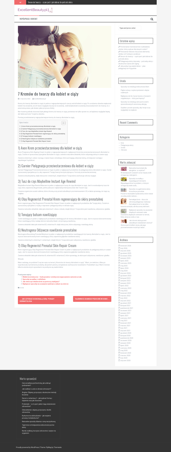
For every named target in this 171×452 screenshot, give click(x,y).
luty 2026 (124, 248)
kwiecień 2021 (126, 323)
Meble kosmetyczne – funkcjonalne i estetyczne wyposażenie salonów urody (52, 277)
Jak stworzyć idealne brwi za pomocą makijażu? (41, 282)
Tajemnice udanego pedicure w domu (92, 299)
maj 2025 (124, 266)
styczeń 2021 (126, 331)
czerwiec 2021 (126, 318)
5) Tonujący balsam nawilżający (31, 136)
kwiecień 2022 (126, 293)
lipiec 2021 (124, 316)
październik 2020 (127, 338)
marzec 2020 (125, 355)
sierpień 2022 (126, 283)
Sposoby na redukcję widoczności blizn (135, 87)
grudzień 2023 (126, 276)
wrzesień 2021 (126, 310)
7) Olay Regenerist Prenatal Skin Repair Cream (36, 141)
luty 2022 (124, 298)
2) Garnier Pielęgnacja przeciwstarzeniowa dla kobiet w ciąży (41, 129)
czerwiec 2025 (126, 263)
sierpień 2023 (126, 281)
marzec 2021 (125, 326)
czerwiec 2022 (126, 288)
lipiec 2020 (124, 345)
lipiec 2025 (124, 261)
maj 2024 (124, 271)
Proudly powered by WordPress (27, 447)
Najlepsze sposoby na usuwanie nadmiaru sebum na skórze (45, 284)
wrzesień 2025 (126, 256)
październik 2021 (127, 308)
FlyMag (48, 447)
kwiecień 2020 (126, 353)
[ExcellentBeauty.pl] (35, 10)
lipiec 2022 (124, 286)
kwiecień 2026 (126, 246)
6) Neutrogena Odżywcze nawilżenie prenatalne (36, 139)
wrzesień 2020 (126, 340)
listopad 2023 (126, 278)
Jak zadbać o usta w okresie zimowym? (36, 389)
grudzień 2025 (126, 253)
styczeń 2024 (126, 273)
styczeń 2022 (126, 301)
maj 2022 (124, 291)
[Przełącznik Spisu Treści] (62, 123)
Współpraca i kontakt (28, 19)
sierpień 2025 (126, 258)
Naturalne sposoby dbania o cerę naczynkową (38, 421)
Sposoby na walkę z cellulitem (34, 279)
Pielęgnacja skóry (127, 145)
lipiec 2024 (124, 268)
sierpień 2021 (126, 313)
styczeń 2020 (126, 360)
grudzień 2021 (126, 303)
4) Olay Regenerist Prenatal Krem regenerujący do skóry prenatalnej (43, 134)
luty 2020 (124, 358)
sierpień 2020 (126, 343)
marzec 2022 (125, 296)
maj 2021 (124, 321)
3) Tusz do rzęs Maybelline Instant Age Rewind (36, 131)
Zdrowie (124, 150)
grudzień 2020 (126, 333)
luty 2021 (124, 328)
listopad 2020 (126, 336)
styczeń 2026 (126, 251)
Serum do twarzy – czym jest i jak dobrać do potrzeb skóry (50, 1)
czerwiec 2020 (126, 348)
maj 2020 (124, 350)
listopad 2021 (126, 305)
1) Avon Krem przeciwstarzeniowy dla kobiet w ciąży (38, 126)
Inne (122, 143)
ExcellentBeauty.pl (40, 99)
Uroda (22, 288)
